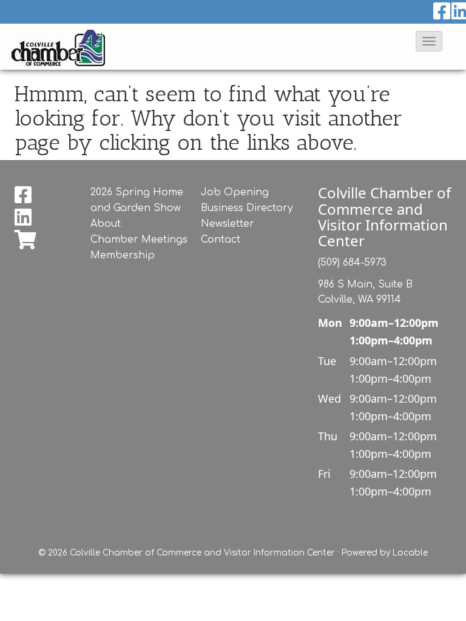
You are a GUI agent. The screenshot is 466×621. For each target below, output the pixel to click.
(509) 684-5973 (352, 262)
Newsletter (227, 223)
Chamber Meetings (138, 239)
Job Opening (235, 192)
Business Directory (247, 208)
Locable (410, 552)
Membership (122, 255)
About (105, 223)
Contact (220, 239)
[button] (429, 41)
